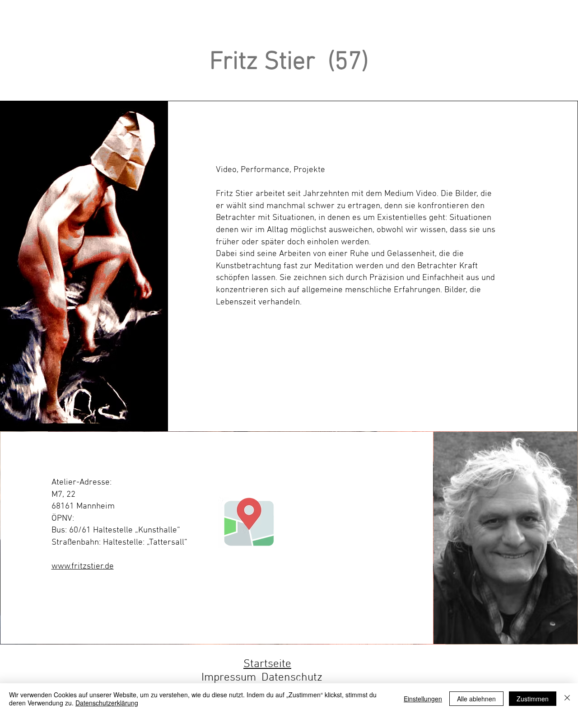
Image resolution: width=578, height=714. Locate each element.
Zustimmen (533, 698)
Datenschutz (291, 678)
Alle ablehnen (476, 698)
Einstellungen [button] (423, 698)
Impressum (228, 678)
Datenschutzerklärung (106, 702)
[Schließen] (567, 699)
